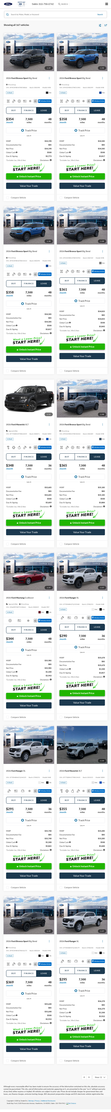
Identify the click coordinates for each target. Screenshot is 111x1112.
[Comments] (35, 101)
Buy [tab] (14, 110)
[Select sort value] (105, 25)
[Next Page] (89, 1077)
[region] (29, 148)
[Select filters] (100, 25)
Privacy (37, 1101)
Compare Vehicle (18, 197)
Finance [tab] (29, 110)
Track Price (31, 130)
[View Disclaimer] (30, 101)
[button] (51, 52)
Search (100, 14)
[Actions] (49, 78)
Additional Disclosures (48, 1101)
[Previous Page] (84, 1077)
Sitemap (31, 1101)
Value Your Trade (29, 185)
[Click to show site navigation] (106, 4)
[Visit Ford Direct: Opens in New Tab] (71, 1103)
